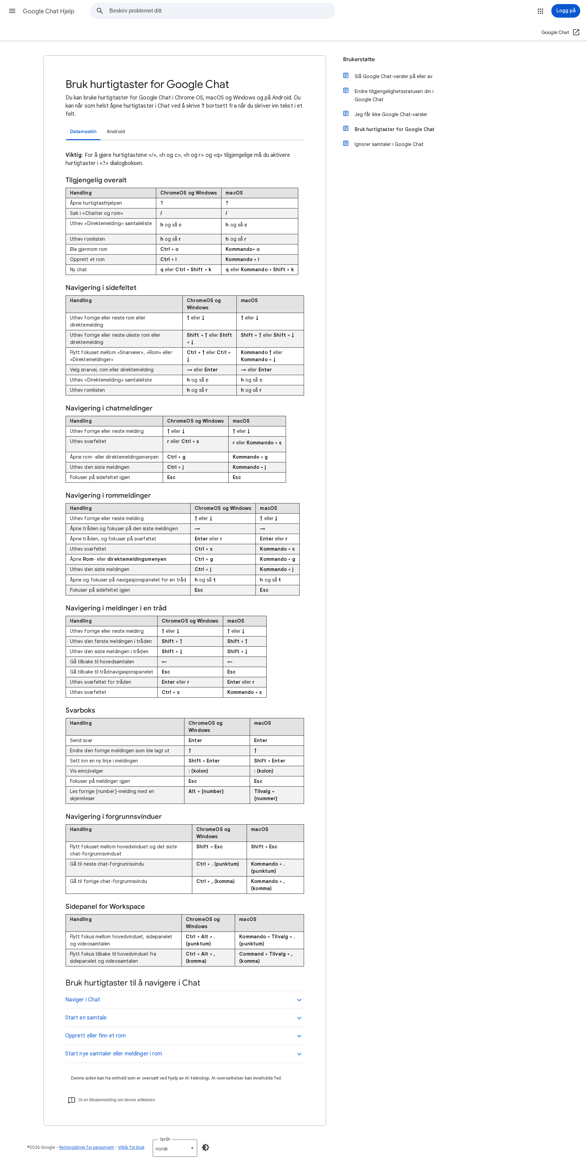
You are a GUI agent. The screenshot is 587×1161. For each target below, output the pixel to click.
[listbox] (175, 1148)
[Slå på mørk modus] (205, 1147)
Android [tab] (116, 131)
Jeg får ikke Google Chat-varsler (391, 114)
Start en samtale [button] (86, 1017)
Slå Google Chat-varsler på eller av (393, 76)
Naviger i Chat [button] (82, 999)
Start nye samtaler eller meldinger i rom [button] (113, 1053)
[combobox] (222, 11)
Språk (165, 1139)
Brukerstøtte (359, 59)
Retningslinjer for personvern (86, 1147)
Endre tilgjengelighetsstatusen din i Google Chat (394, 95)
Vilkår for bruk (131, 1147)
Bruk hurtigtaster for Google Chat (394, 129)
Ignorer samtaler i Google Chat (389, 144)
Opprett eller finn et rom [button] (95, 1035)
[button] (12, 11)
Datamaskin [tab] (83, 131)
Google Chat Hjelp (48, 11)
